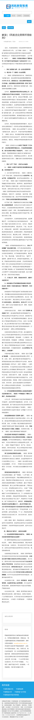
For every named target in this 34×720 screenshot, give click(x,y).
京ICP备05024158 (21, 713)
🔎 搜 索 (7, 15)
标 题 (13, 15)
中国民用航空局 (8, 689)
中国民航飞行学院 (20, 692)
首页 (4, 27)
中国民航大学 (7, 692)
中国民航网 (19, 689)
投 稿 (6, 629)
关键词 (19, 15)
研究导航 (10, 27)
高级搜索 (26, 16)
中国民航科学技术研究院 (11, 695)
